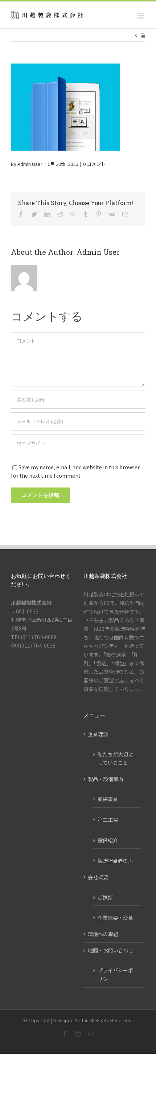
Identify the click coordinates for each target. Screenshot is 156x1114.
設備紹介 (108, 840)
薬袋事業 (108, 799)
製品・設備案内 (105, 779)
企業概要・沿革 (115, 917)
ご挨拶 (105, 897)
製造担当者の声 (115, 860)
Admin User (29, 163)
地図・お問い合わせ (111, 950)
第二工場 (108, 819)
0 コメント (94, 163)
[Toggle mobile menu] (141, 16)
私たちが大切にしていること (115, 759)
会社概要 (98, 877)
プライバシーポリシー (115, 975)
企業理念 (98, 734)
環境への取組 (103, 934)
